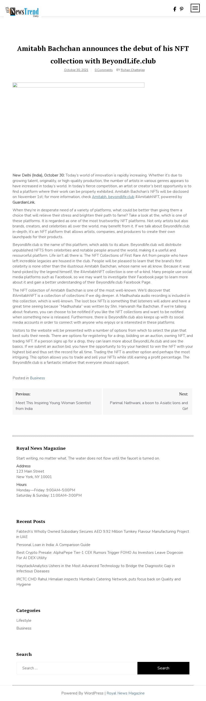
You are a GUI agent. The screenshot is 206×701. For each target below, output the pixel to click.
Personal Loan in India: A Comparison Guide (53, 544)
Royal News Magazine (126, 693)
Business (37, 378)
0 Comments (104, 70)
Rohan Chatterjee (133, 70)
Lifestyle (23, 620)
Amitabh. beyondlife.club (113, 196)
